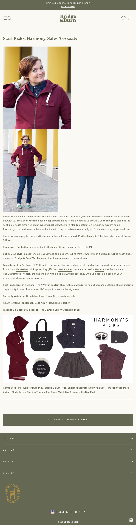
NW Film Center (49, 284)
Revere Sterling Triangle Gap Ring (37, 391)
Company (9, 438)
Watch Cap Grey (66, 391)
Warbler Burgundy (33, 387)
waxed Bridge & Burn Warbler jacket (27, 257)
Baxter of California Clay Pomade (85, 387)
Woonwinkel (47, 224)
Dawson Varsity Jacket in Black (62, 309)
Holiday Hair (93, 264)
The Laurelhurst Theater (16, 273)
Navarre (99, 269)
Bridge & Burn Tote (55, 387)
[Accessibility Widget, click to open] (131, 520)
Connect (9, 450)
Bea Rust (90, 391)
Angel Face (72, 273)
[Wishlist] (123, 18)
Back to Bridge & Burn (70, 419)
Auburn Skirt (10, 391)
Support (9, 461)
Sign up (8, 473)
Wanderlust (22, 269)
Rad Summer (65, 269)
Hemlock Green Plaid (117, 387)
